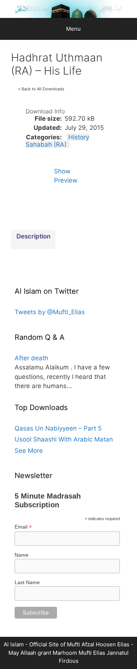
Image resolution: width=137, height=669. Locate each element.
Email (23, 526)
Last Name (27, 582)
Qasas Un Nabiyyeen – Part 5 (58, 428)
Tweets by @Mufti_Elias (50, 312)
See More (29, 450)
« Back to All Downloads (41, 88)
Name (21, 555)
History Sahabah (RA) (57, 141)
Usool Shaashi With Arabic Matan (64, 439)
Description (33, 236)
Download (59, 192)
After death (31, 358)
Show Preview (65, 171)
